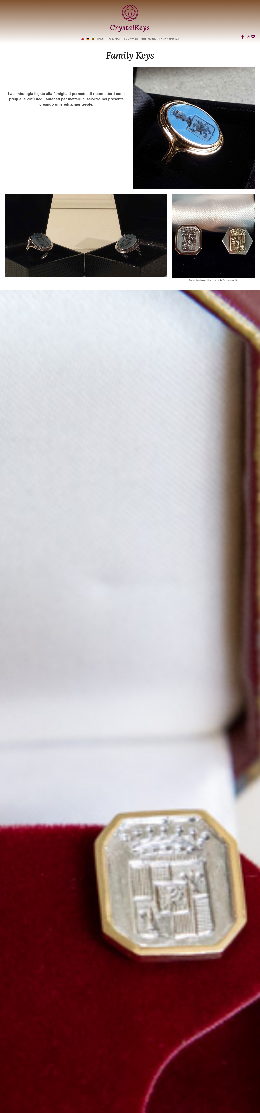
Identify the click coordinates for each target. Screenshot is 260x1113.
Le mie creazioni (169, 39)
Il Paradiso (113, 39)
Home (100, 39)
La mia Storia (130, 39)
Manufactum (149, 39)
